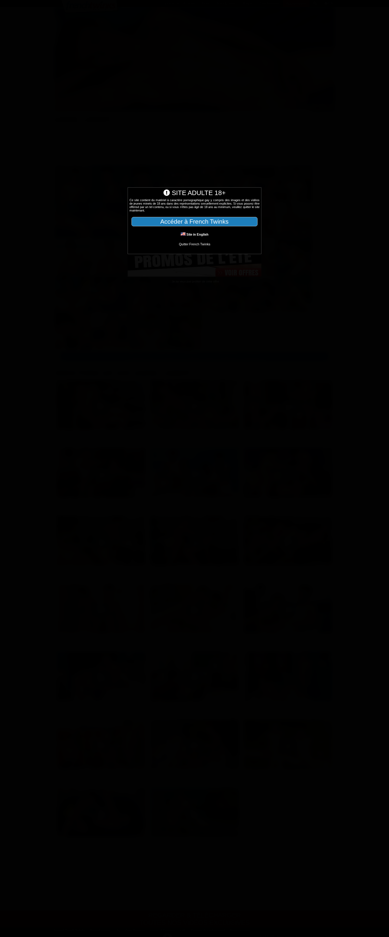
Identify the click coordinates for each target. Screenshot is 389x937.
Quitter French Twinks (194, 244)
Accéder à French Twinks (194, 221)
